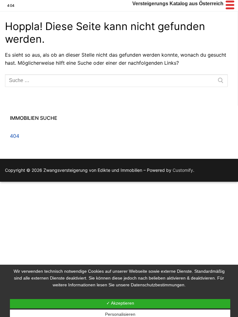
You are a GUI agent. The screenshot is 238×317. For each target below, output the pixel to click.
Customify (183, 170)
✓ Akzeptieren (120, 303)
